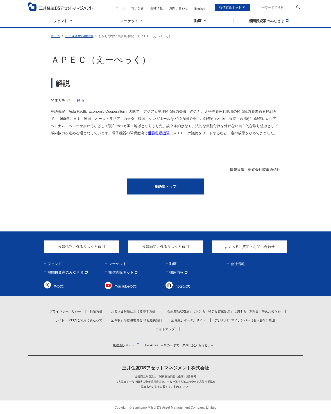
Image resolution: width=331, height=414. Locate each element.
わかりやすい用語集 (79, 36)
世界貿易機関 (159, 132)
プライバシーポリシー (65, 311)
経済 (80, 100)
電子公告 (137, 8)
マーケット (118, 263)
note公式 (183, 286)
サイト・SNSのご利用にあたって (78, 320)
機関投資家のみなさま (66, 272)
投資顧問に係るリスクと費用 (165, 246)
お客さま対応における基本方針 (133, 311)
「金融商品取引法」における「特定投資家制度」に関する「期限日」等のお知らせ (222, 311)
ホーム (120, 8)
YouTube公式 (125, 286)
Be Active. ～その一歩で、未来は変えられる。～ (179, 345)
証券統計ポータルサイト (188, 320)
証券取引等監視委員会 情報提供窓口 (136, 320)
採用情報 (176, 272)
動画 (173, 263)
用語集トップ (165, 186)
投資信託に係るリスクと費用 (81, 246)
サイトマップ (165, 329)
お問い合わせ (178, 8)
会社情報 (156, 8)
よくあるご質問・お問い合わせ (249, 246)
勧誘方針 (96, 311)
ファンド (55, 263)
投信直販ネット (230, 7)
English (199, 8)
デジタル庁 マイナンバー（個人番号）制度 (245, 320)
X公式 (58, 286)
